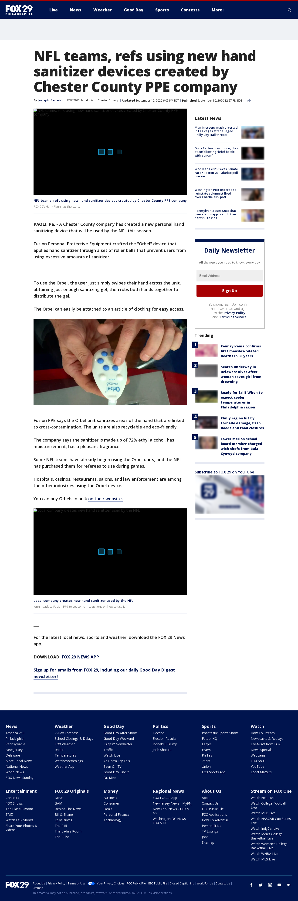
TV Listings (210, 831)
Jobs (205, 837)
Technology (112, 820)
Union (206, 766)
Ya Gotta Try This (117, 761)
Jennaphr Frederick (50, 100)
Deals (108, 809)
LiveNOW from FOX (266, 744)
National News (17, 766)
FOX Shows (14, 803)
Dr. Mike (110, 777)
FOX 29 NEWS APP (80, 657)
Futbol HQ (209, 738)
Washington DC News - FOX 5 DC (170, 820)
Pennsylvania (15, 744)
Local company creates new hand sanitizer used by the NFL (83, 600)
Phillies (207, 755)
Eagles (207, 744)
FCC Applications (214, 814)
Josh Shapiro (162, 749)
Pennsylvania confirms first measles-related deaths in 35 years (241, 351)
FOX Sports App (214, 772)
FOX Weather (65, 744)
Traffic (108, 749)
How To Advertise (215, 820)
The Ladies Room (68, 831)
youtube (279, 885)
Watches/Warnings (69, 761)
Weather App (64, 766)
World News (15, 772)
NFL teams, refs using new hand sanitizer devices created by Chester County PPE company (110, 200)
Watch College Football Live (268, 805)
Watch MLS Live (263, 859)
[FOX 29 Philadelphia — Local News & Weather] (21, 10)
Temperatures (65, 755)
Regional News (168, 791)
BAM (58, 803)
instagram (270, 885)
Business (110, 797)
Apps (205, 797)
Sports (209, 726)
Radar (59, 749)
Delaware (13, 755)
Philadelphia (15, 738)
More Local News (19, 761)
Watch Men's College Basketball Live (266, 836)
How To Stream (263, 733)
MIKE (59, 797)
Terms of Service (232, 317)
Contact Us (210, 803)
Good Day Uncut (116, 772)
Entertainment (21, 791)
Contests (12, 797)
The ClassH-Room (19, 809)
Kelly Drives (63, 820)
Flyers (206, 749)
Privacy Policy (234, 313)
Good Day (114, 726)
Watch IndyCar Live (265, 828)
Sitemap (208, 842)
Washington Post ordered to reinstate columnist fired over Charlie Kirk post (215, 193)
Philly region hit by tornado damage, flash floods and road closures (242, 423)
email (288, 885)
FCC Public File (213, 809)
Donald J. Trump (165, 744)
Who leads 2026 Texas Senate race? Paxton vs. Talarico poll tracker (216, 172)
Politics (160, 726)
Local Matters (261, 772)
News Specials (261, 749)
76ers (206, 761)
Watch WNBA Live (264, 853)
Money (111, 791)
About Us (211, 791)
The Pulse (62, 837)
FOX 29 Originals (72, 791)
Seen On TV (112, 766)
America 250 (15, 733)
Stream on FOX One (271, 791)
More (217, 10)
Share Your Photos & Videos (21, 827)
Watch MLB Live (263, 813)
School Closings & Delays (74, 738)
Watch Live (112, 755)
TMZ (9, 814)
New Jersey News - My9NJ (172, 803)
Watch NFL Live (262, 797)
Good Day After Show (120, 733)
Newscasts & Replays (267, 738)
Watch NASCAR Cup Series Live (271, 820)
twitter (260, 885)
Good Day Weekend (119, 738)
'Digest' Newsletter (118, 744)
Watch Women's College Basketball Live (269, 846)
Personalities (211, 825)
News (11, 726)
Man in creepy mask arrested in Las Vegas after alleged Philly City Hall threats (216, 131)
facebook (251, 885)
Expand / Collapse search (289, 10)
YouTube (257, 766)
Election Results (164, 738)
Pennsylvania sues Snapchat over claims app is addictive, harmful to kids (216, 214)
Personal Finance (116, 814)
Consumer (111, 803)
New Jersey (14, 749)
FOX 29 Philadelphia (80, 100)
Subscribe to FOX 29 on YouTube (224, 472)
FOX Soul (257, 761)
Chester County (108, 100)
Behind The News (68, 809)
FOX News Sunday (19, 777)
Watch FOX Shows (19, 820)
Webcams (258, 755)
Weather (64, 726)
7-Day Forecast (66, 733)
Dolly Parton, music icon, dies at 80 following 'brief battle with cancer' (216, 152)
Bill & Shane (64, 814)
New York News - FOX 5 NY (171, 811)
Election (159, 733)
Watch (257, 726)
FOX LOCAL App (165, 797)
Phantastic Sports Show (220, 733)
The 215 (61, 825)
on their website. (105, 498)
